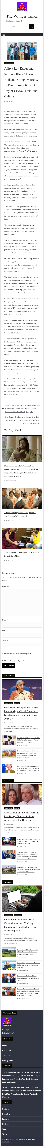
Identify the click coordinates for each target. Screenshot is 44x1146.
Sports (4, 1129)
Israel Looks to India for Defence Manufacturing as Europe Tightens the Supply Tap (28, 978)
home (4, 1045)
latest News (8, 703)
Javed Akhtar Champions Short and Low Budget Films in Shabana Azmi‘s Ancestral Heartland (21, 816)
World (4, 1134)
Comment (6, 586)
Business (16, 703)
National (5, 1124)
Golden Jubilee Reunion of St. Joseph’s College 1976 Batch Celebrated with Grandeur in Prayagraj (28, 841)
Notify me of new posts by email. (13, 661)
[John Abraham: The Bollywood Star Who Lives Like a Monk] (22, 529)
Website (5, 640)
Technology (17, 915)
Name (5, 620)
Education (6, 1113)
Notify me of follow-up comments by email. (17, 653)
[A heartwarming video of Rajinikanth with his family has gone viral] (22, 489)
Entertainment (9, 63)
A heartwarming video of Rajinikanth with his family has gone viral (20, 514)
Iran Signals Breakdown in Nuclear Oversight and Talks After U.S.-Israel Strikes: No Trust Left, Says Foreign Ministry (22, 420)
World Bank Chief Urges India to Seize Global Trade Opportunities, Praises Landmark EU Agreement (28, 740)
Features (17, 808)
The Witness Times (22, 16)
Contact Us (6, 1050)
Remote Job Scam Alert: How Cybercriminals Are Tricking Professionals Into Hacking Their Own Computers (20, 925)
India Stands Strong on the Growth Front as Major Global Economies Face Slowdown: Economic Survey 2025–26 (21, 713)
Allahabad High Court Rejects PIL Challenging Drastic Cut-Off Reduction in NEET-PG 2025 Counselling (28, 869)
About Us (6, 1055)
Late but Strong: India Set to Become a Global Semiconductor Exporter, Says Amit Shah (28, 965)
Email (5, 630)
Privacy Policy (8, 1060)
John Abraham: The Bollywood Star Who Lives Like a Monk (21, 554)
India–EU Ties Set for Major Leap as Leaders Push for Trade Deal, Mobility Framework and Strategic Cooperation (28, 768)
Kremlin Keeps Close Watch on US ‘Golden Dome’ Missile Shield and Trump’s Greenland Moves (27, 952)
